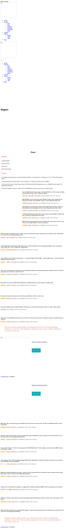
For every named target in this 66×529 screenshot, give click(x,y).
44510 (30, 210)
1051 (8, 464)
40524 (8, 451)
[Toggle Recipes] (28, 64)
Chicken (9, 26)
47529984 (9, 489)
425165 (8, 285)
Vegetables (10, 29)
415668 (8, 476)
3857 (8, 237)
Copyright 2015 (5, 376)
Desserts (6, 32)
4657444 (9, 298)
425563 (8, 439)
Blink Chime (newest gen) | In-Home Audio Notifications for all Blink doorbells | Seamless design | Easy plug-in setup (27, 282)
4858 (30, 225)
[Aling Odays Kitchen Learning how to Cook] (9, 17)
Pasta (8, 30)
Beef (8, 25)
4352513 (9, 274)
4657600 (9, 249)
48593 (30, 203)
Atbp (8, 38)
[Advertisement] (33, 95)
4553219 (9, 501)
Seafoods (9, 28)
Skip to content (4, 1)
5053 (30, 218)
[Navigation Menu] (1, 59)
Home (5, 20)
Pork (8, 23)
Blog (5, 39)
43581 (8, 262)
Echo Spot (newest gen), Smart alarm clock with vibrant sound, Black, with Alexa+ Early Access (22, 296)
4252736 (9, 321)
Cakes (9, 36)
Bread (8, 35)
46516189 (31, 196)
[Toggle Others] (28, 76)
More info (58, 195)
